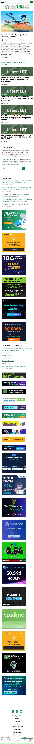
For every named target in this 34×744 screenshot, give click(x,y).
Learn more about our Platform (10, 164)
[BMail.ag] (17, 287)
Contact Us (10, 740)
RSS (25, 740)
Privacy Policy (19, 740)
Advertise (17, 729)
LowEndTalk (5, 159)
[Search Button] (31, 2)
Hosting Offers (17, 716)
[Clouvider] (17, 265)
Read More (4, 57)
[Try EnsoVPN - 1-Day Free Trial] (17, 309)
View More (4, 64)
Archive (3, 740)
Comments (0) (20, 39)
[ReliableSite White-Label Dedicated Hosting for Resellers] (17, 242)
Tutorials (17, 721)
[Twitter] (17, 712)
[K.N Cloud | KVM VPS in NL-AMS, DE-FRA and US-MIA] (17, 331)
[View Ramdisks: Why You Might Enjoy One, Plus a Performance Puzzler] (17, 32)
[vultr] (17, 220)
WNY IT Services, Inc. (27, 738)
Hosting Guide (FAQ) (17, 727)
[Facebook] (13, 712)
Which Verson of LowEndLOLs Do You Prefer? (15, 204)
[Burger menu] (2, 2)
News (17, 718)
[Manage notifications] (30, 740)
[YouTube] (21, 712)
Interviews (17, 724)
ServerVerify (8, 161)
